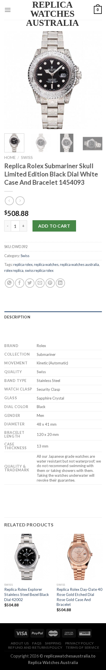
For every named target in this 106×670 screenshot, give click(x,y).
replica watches (46, 264)
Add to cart (54, 225)
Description (17, 317)
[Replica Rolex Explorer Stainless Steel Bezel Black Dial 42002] (27, 557)
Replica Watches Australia (52, 13)
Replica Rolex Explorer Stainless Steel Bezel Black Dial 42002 (26, 594)
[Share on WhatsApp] (9, 283)
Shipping (53, 643)
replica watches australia (79, 264)
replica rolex (23, 264)
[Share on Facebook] (19, 283)
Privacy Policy (79, 643)
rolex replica (13, 270)
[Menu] (7, 10)
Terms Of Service (82, 647)
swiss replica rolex (39, 270)
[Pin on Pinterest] (50, 283)
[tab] (53, 317)
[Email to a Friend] (40, 283)
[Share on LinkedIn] (60, 283)
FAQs (36, 643)
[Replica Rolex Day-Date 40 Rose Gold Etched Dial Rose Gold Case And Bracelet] (80, 557)
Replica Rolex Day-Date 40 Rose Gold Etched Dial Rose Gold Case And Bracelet (79, 597)
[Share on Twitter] (29, 283)
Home (10, 157)
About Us (20, 643)
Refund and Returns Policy (35, 647)
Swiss (27, 157)
